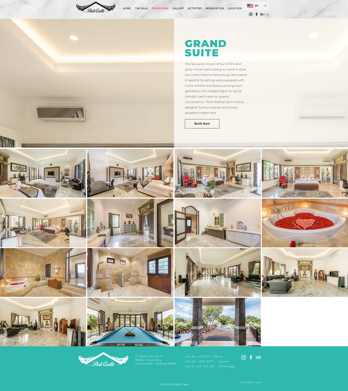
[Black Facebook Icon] (256, 14)
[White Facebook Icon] (251, 357)
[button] (267, 15)
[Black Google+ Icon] (262, 14)
